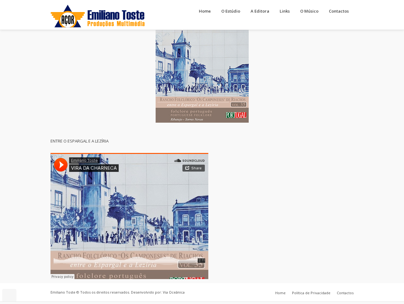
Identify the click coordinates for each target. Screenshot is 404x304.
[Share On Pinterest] (29, 278)
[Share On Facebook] (12, 278)
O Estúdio (230, 11)
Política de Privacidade (311, 292)
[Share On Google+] (38, 278)
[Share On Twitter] (20, 278)
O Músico (309, 11)
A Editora (260, 11)
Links (285, 11)
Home (205, 11)
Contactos (339, 11)
